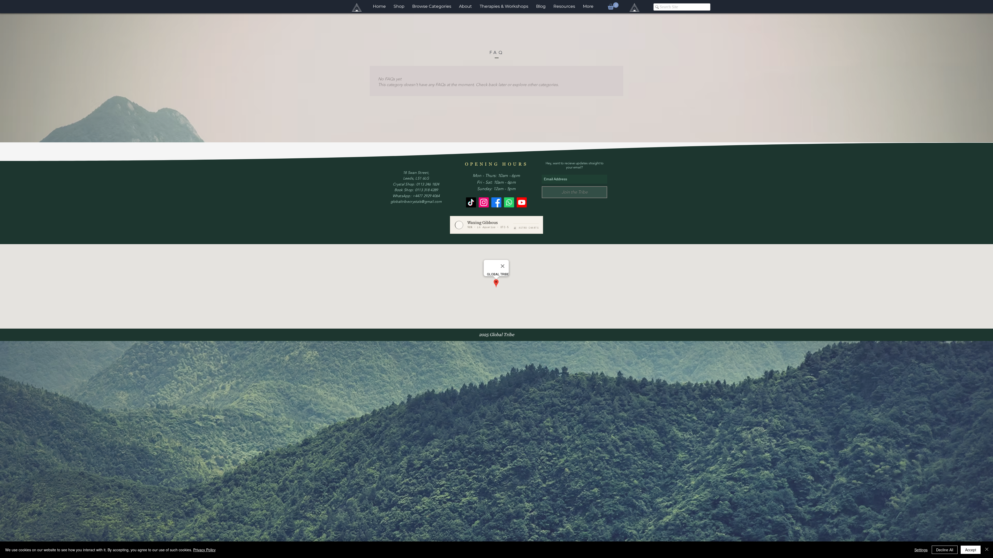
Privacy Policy (204, 549)
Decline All (944, 549)
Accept (970, 549)
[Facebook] (496, 202)
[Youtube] (522, 202)
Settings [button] (921, 549)
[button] (613, 6)
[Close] (987, 550)
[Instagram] (484, 202)
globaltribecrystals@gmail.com (416, 201)
